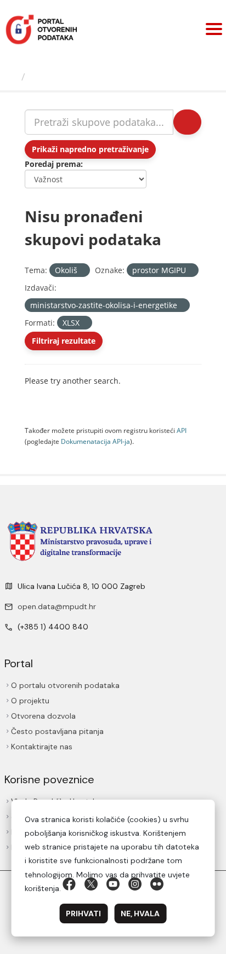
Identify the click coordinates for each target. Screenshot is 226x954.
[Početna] (12, 76)
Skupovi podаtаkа (75, 76)
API (182, 430)
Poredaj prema (53, 164)
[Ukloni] (82, 271)
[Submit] (187, 122)
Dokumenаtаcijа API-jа (95, 441)
